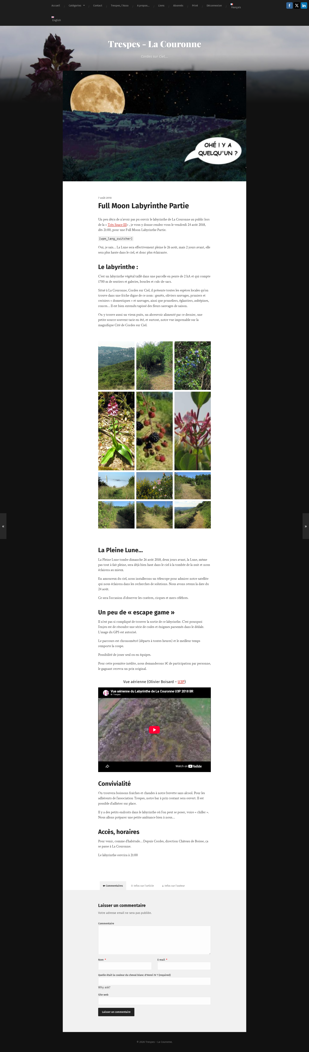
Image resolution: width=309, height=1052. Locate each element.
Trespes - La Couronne (154, 43)
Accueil (56, 5)
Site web (103, 994)
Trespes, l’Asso (119, 5)
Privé (195, 5)
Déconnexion (214, 5)
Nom (102, 959)
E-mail (162, 959)
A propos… (143, 5)
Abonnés (178, 5)
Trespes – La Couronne (158, 1041)
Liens (161, 5)
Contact (97, 5)
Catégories (75, 5)
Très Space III (117, 224)
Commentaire (106, 923)
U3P (181, 682)
